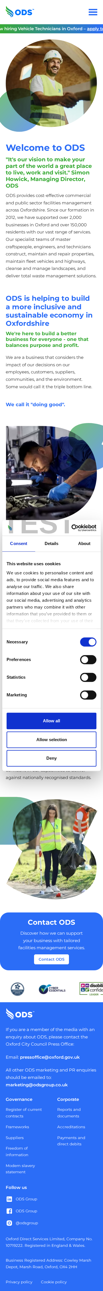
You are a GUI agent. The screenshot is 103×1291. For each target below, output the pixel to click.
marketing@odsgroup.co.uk (37, 1084)
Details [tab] (52, 543)
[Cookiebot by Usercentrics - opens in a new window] (72, 528)
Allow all (51, 720)
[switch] (88, 659)
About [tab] (84, 543)
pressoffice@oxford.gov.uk (50, 1057)
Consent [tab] (18, 543)
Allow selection (51, 739)
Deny (51, 758)
